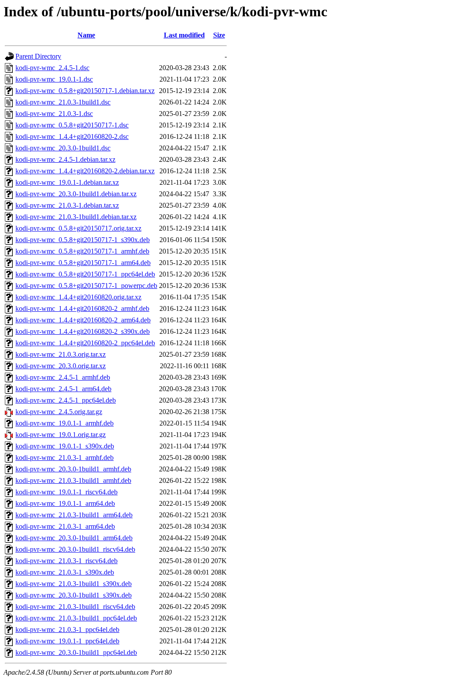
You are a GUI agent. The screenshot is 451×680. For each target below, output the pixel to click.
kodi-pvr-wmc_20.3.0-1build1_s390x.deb (73, 595)
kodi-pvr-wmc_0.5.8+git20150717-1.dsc (72, 125)
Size (219, 35)
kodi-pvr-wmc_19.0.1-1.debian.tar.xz (67, 182)
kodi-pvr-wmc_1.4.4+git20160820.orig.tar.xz (78, 297)
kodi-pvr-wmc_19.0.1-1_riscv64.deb (66, 492)
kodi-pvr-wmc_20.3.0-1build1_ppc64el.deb (76, 652)
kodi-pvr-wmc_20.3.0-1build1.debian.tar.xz (76, 194)
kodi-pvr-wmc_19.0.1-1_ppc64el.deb (67, 641)
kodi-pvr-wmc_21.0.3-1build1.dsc (63, 102)
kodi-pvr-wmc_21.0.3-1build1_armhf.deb (73, 480)
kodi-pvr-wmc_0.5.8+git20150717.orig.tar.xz (78, 228)
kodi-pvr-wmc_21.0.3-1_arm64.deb (65, 526)
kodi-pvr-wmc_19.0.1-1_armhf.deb (64, 423)
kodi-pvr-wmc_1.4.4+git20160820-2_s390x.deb (82, 331)
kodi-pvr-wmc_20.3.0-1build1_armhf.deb (73, 469)
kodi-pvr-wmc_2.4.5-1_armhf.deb (62, 377)
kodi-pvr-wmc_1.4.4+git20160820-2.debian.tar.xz (85, 171)
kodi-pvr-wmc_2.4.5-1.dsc (52, 67)
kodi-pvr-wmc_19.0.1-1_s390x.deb (64, 446)
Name (86, 35)
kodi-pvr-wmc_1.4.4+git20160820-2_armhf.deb (82, 308)
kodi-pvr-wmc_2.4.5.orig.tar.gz (58, 411)
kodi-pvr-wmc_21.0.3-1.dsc (54, 113)
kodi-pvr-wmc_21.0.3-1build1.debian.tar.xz (76, 216)
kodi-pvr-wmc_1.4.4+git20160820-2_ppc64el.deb (85, 343)
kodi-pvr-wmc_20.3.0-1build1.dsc (63, 148)
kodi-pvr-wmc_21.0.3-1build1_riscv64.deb (75, 606)
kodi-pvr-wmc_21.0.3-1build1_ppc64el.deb (76, 618)
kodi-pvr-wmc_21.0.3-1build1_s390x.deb (73, 583)
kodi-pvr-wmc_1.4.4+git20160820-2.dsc (72, 136)
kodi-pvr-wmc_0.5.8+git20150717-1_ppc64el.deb (85, 274)
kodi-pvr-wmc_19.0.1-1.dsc (54, 79)
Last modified (184, 35)
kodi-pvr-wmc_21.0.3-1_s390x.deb (64, 572)
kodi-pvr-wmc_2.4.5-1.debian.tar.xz (65, 159)
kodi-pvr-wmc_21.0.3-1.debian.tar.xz (67, 205)
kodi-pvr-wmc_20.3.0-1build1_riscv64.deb (75, 549)
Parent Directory (38, 56)
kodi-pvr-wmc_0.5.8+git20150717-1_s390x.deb (82, 239)
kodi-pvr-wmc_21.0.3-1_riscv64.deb (66, 560)
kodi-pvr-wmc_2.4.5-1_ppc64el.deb (65, 400)
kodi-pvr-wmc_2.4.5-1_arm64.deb (63, 388)
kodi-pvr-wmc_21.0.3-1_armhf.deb (64, 457)
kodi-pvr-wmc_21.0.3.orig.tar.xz (60, 354)
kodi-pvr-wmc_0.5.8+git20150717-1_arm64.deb (83, 262)
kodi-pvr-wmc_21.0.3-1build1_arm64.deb (74, 515)
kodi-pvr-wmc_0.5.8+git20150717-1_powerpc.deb (86, 285)
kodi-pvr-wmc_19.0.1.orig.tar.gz (60, 434)
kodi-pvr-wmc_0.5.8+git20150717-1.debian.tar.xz (85, 90)
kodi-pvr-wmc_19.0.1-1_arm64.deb (65, 503)
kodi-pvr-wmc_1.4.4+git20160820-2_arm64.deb (83, 320)
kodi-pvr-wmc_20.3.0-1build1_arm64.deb (74, 538)
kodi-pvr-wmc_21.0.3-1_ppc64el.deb (67, 629)
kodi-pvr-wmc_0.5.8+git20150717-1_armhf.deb (82, 251)
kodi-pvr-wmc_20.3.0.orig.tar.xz (60, 366)
